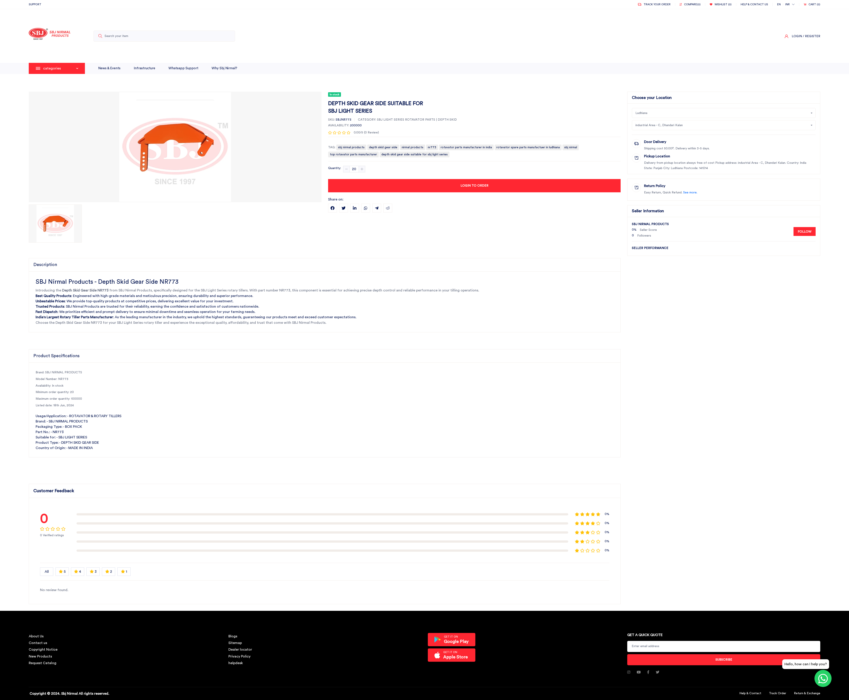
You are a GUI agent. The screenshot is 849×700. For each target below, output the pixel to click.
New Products (40, 656)
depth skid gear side (383, 147)
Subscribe (723, 659)
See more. (690, 192)
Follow (804, 231)
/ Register (811, 36)
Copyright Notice (43, 649)
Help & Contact (750, 693)
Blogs (232, 636)
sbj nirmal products (351, 147)
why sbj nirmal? (224, 68)
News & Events (109, 68)
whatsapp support (183, 68)
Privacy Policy (239, 656)
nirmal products (412, 147)
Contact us (38, 643)
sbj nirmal (570, 147)
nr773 (432, 147)
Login (797, 36)
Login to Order (474, 185)
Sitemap (235, 643)
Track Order (777, 693)
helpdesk (235, 663)
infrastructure (144, 68)
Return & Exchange (807, 693)
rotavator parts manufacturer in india (466, 147)
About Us (36, 636)
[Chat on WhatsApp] (823, 678)
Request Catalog (42, 663)
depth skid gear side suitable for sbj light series (414, 154)
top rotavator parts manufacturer (353, 154)
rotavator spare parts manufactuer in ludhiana (528, 147)
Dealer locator (240, 649)
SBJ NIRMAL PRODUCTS (650, 224)
